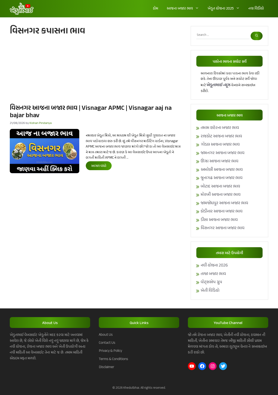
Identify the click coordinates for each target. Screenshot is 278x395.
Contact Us (107, 343)
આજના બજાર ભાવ (180, 9)
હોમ (155, 9)
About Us (106, 335)
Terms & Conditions (113, 359)
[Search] (257, 36)
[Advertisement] (96, 69)
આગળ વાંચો (98, 166)
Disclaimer (106, 367)
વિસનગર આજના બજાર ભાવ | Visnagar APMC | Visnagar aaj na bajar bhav (91, 112)
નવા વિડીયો (256, 9)
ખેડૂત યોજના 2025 (221, 9)
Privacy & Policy (110, 351)
